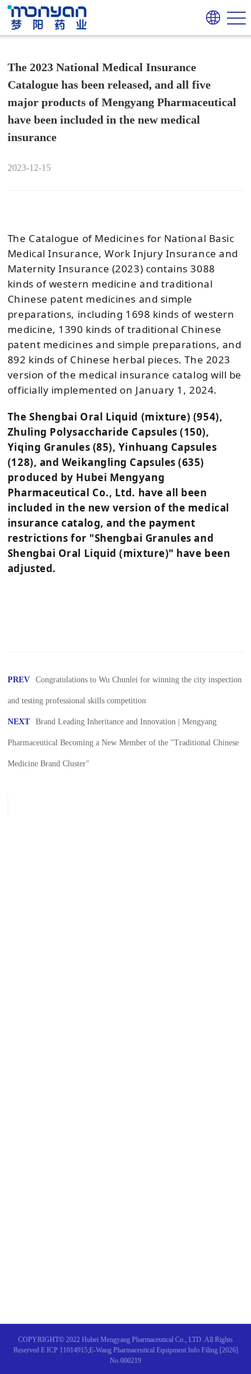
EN (213, 33)
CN (213, 51)
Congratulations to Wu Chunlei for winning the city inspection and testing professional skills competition (125, 690)
